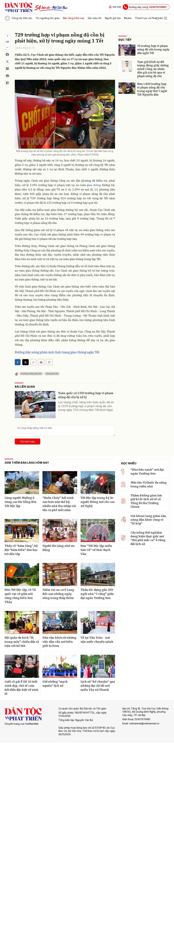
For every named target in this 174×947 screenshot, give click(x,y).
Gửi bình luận (27, 441)
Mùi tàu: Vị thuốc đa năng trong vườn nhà (148, 484)
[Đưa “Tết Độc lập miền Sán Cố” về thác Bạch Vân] (98, 530)
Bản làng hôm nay (73, 18)
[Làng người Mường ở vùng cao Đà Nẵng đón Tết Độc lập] (22, 482)
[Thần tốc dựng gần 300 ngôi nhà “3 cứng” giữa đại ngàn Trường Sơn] (98, 574)
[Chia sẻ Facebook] (7, 54)
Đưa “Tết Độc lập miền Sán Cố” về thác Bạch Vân (96, 550)
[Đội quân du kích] (22, 622)
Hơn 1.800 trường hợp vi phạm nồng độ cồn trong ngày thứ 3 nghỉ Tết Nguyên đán (152, 89)
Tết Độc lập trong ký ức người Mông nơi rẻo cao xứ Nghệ (98, 502)
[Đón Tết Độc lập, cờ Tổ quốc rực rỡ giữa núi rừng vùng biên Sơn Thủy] (22, 574)
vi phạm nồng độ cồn (31, 373)
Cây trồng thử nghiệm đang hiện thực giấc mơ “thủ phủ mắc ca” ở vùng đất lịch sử (147, 538)
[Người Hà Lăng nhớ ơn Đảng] (59, 530)
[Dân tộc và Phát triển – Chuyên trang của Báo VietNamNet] (18, 7)
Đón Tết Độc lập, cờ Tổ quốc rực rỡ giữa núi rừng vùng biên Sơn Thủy (20, 596)
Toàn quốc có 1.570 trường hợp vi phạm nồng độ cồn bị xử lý (85, 395)
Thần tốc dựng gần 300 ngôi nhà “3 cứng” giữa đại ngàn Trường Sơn (97, 594)
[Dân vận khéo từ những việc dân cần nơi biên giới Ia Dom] (59, 622)
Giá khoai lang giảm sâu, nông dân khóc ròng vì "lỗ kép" (148, 519)
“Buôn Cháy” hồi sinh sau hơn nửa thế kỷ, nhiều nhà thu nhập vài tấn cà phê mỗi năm (59, 504)
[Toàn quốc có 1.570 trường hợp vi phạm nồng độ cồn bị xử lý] (35, 404)
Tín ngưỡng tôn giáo (48, 18)
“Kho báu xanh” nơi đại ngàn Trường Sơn (147, 471)
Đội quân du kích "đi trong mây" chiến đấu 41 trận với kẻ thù (22, 641)
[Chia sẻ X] (25, 362)
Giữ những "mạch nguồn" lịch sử (55, 683)
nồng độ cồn (52, 373)
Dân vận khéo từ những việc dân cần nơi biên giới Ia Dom (59, 641)
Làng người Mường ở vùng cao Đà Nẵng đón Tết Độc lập (21, 502)
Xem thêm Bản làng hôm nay (27, 462)
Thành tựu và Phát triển (149, 18)
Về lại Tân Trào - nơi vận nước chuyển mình (97, 639)
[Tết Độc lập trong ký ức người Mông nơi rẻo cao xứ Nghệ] (98, 482)
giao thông (94, 185)
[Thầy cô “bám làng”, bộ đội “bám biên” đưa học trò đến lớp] (22, 530)
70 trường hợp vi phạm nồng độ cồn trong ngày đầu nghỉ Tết (153, 49)
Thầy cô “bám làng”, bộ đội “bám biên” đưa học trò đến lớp (21, 550)
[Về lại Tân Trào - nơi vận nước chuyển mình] (98, 622)
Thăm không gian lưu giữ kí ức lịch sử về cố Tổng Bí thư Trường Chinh (146, 501)
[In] (41, 362)
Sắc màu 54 (94, 18)
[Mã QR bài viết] (7, 83)
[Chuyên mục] (165, 18)
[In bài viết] (7, 76)
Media (128, 18)
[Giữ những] (59, 666)
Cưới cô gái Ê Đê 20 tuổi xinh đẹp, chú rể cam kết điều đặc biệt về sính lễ (21, 687)
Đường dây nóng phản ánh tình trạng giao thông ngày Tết (57, 352)
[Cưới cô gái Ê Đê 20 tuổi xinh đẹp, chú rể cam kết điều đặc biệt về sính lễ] (22, 666)
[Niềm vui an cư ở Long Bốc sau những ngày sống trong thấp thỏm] (59, 574)
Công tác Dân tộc (22, 18)
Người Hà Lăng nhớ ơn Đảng (58, 548)
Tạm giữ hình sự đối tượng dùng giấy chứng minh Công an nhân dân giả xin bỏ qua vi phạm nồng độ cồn (153, 69)
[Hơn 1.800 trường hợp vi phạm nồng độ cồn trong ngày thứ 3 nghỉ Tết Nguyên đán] (126, 88)
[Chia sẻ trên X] (7, 61)
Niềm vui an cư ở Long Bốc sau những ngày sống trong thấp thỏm (58, 594)
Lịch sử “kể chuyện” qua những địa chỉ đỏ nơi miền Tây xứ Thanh (98, 685)
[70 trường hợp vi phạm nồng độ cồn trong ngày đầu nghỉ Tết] (126, 50)
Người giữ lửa (113, 18)
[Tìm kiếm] (157, 18)
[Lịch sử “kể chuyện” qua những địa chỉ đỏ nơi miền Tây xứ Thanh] (98, 666)
